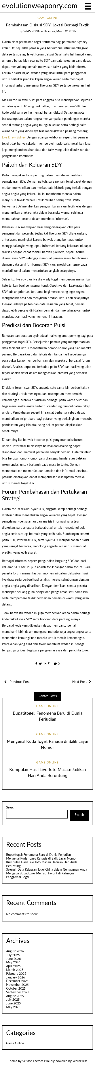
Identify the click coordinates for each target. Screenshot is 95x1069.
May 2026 (13, 962)
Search (10, 807)
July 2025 (13, 999)
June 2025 (13, 1003)
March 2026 (14, 970)
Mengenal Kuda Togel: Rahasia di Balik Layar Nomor (41, 858)
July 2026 (13, 955)
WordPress (79, 1061)
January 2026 (15, 977)
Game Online (48, 18)
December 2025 (17, 981)
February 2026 (16, 973)
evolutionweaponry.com (39, 6)
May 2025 (13, 1007)
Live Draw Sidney (14, 137)
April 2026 (13, 966)
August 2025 (15, 996)
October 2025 (16, 988)
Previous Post (19, 682)
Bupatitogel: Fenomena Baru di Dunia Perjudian (38, 854)
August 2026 (15, 951)
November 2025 (17, 984)
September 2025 (17, 992)
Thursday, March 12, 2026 (59, 31)
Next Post (79, 682)
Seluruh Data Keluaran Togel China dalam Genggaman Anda (46, 869)
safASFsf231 (31, 31)
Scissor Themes (32, 1061)
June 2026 (13, 959)
